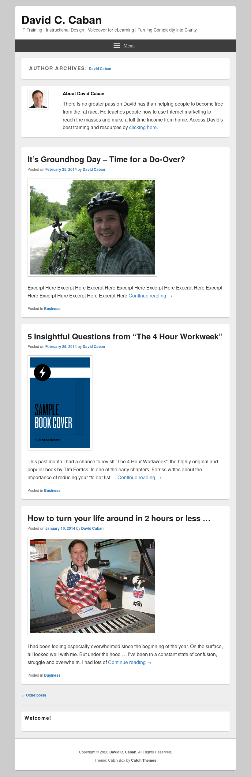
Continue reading (150, 295)
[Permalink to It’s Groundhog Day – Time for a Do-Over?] (92, 279)
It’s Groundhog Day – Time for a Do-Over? (106, 159)
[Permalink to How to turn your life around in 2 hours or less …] (92, 638)
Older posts (33, 695)
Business (52, 308)
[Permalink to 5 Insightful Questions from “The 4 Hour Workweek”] (60, 453)
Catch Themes (143, 760)
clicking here (143, 127)
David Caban (100, 68)
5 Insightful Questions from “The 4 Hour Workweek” (125, 336)
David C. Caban (61, 19)
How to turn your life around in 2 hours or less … (119, 518)
